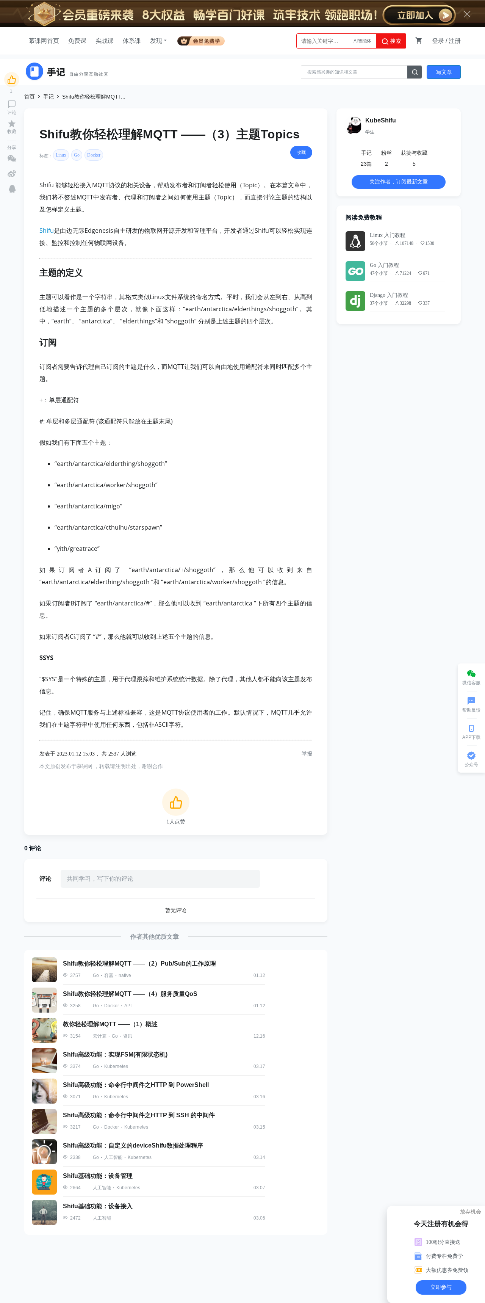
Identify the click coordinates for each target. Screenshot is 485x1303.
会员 (201, 39)
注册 (455, 41)
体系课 (132, 41)
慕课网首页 (44, 41)
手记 (48, 97)
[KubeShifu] (353, 125)
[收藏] (11, 123)
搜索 (395, 41)
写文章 (444, 72)
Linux (61, 155)
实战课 (104, 41)
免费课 (77, 41)
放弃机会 (470, 1212)
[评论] (11, 104)
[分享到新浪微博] (11, 173)
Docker (93, 155)
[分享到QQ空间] (12, 188)
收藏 (301, 152)
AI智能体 (362, 41)
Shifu (46, 230)
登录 (438, 41)
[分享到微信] (11, 158)
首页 (29, 97)
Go (77, 155)
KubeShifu (380, 120)
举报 (307, 754)
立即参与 (441, 1287)
